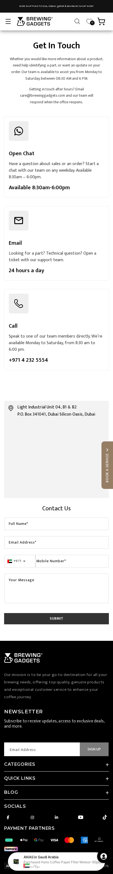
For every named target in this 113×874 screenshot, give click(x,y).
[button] (8, 21)
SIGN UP (94, 749)
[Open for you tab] (103, 856)
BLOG (11, 792)
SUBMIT (56, 618)
